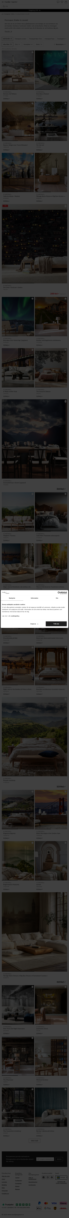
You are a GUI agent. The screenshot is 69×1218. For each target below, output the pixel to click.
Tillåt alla (56, 624)
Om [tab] (57, 598)
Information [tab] (34, 598)
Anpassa (33, 624)
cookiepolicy (15, 616)
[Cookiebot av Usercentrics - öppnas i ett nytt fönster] (59, 592)
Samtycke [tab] (12, 598)
